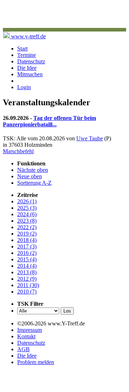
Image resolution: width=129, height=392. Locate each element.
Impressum (29, 330)
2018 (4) (27, 240)
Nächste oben (32, 170)
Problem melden (35, 362)
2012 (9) (27, 279)
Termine (26, 55)
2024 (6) (27, 214)
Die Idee (27, 68)
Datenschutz (31, 61)
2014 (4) (27, 266)
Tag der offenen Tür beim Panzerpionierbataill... (49, 121)
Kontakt (26, 336)
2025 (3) (27, 208)
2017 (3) (27, 246)
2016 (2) (27, 253)
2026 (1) (27, 201)
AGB (23, 349)
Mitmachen (30, 74)
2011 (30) (28, 285)
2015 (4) (27, 259)
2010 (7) (27, 292)
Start (22, 48)
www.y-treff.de (28, 36)
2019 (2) (27, 234)
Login (24, 87)
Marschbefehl (18, 151)
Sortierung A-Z (34, 183)
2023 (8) (27, 221)
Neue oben (29, 176)
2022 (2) (27, 227)
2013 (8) (27, 272)
